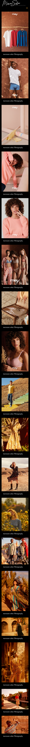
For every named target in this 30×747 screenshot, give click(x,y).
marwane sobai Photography (13, 54)
